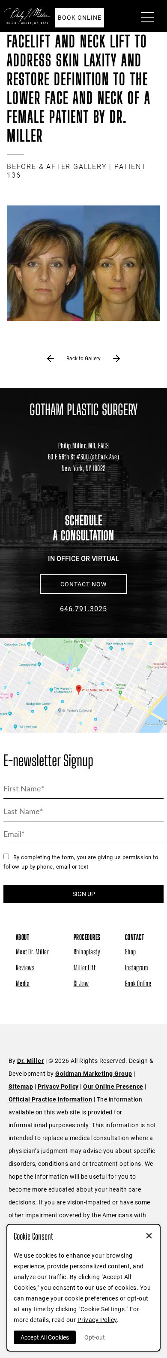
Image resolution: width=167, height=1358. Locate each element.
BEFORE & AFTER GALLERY (57, 167)
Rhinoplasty (87, 952)
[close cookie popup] (149, 1236)
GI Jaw (81, 983)
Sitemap (21, 1086)
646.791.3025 (83, 609)
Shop (130, 952)
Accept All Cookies (45, 1337)
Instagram (136, 967)
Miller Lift (85, 967)
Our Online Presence (113, 1086)
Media (23, 983)
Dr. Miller (30, 1060)
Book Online (138, 983)
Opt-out (94, 1337)
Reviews (25, 967)
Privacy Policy (58, 1086)
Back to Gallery (83, 359)
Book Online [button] (79, 17)
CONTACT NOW (83, 584)
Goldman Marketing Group (93, 1073)
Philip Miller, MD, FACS (83, 445)
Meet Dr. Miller (32, 952)
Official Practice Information (50, 1099)
